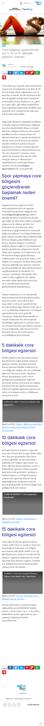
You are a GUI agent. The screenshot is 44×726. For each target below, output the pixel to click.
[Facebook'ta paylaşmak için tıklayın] (10, 73)
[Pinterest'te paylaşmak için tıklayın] (27, 73)
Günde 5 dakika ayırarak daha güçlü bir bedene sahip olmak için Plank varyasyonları (22, 427)
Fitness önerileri (9, 42)
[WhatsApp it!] (37, 73)
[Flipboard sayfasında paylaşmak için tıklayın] (32, 73)
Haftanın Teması (26, 42)
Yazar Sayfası (33, 705)
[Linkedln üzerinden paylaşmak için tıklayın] (21, 73)
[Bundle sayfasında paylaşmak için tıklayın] (4, 77)
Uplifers (11, 64)
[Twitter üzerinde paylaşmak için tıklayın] (16, 73)
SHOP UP (27, 3)
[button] (3, 3)
